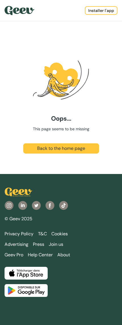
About (63, 255)
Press (38, 244)
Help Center (40, 255)
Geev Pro (14, 255)
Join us (56, 244)
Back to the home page (61, 148)
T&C (42, 234)
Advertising (16, 244)
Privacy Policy (19, 234)
